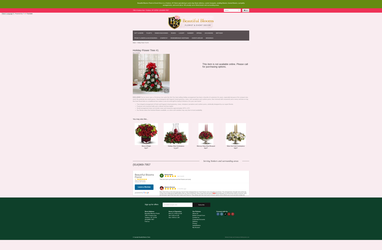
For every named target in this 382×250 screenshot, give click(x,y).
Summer (190, 33)
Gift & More (138, 33)
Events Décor (197, 38)
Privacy (194, 223)
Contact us (195, 217)
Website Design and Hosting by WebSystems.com (237, 237)
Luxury (181, 33)
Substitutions (196, 225)
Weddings (209, 38)
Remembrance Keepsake (180, 38)
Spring (199, 33)
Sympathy (164, 38)
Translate (30, 13)
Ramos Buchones (161, 33)
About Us (195, 213)
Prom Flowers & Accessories (145, 38)
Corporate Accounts (198, 219)
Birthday (219, 33)
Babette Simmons (170, 187)
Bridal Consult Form (198, 215)
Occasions (209, 33)
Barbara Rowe (169, 174)
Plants (149, 33)
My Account (196, 227)
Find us (147, 221)
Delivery (195, 221)
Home (134, 42)
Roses (173, 33)
